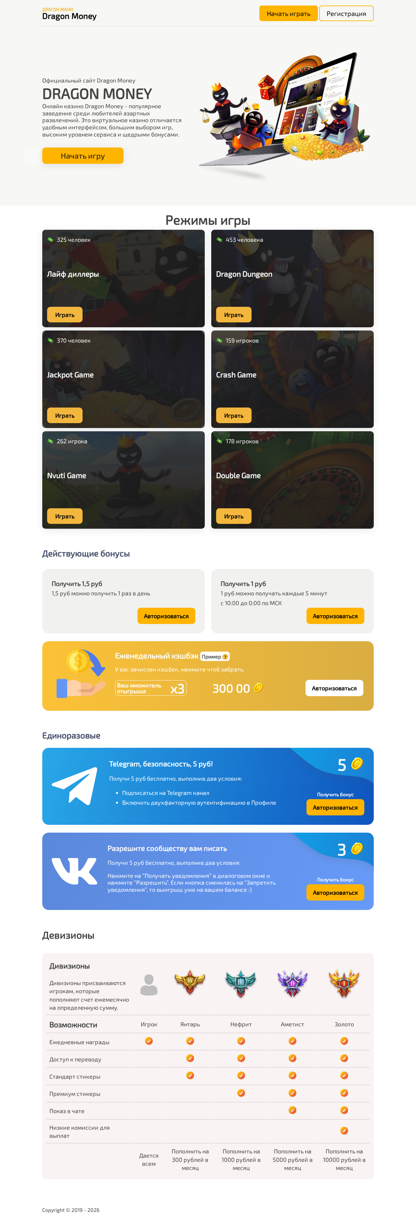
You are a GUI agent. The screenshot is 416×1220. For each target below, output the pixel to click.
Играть (64, 314)
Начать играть (288, 13)
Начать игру (83, 155)
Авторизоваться (166, 615)
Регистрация (346, 13)
